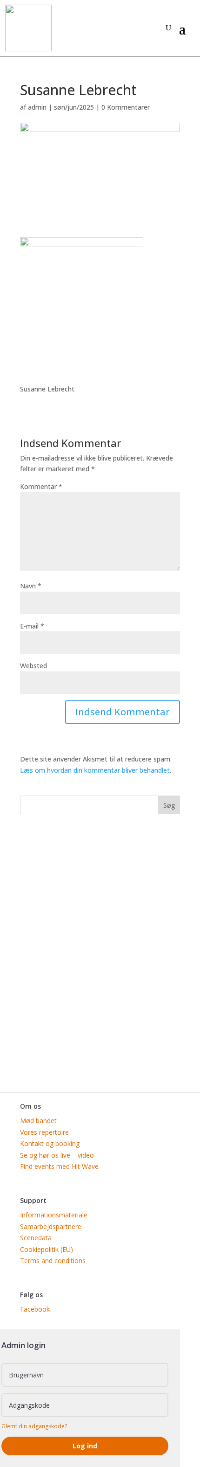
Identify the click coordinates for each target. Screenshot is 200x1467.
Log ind (85, 1445)
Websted (33, 665)
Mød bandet (38, 1120)
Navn (30, 585)
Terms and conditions (53, 1260)
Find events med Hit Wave (59, 1166)
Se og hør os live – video (57, 1155)
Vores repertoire (44, 1132)
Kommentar (41, 486)
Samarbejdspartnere (50, 1226)
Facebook (35, 1309)
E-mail (32, 626)
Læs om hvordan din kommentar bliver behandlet (95, 770)
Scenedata (36, 1237)
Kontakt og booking (50, 1143)
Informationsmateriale (53, 1214)
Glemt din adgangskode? (34, 1426)
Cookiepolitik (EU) (46, 1249)
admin (37, 107)
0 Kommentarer (125, 107)
